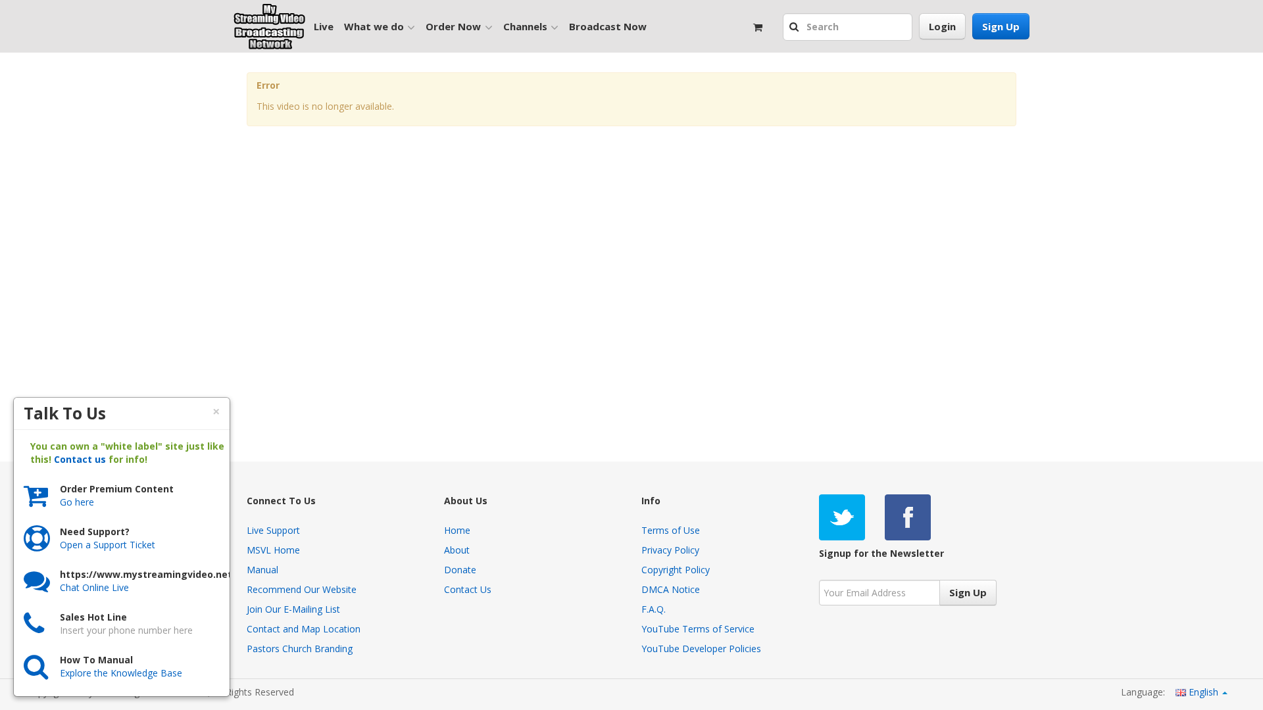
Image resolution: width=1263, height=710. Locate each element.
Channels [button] (525, 26)
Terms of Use (670, 530)
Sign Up (1001, 26)
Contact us (80, 459)
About (457, 550)
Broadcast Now (608, 26)
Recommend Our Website (302, 589)
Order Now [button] (453, 26)
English (1203, 692)
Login (942, 26)
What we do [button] (374, 26)
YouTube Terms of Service (698, 629)
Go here (77, 502)
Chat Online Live (94, 587)
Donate (460, 569)
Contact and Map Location (303, 629)
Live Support (273, 530)
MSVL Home (273, 550)
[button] (795, 28)
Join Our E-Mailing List (293, 609)
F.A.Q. (653, 609)
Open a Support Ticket (107, 544)
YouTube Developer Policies (701, 648)
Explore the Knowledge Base (121, 673)
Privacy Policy (670, 550)
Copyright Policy (675, 569)
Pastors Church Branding (300, 648)
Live (324, 26)
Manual (262, 569)
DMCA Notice (670, 589)
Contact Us (467, 589)
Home (457, 530)
